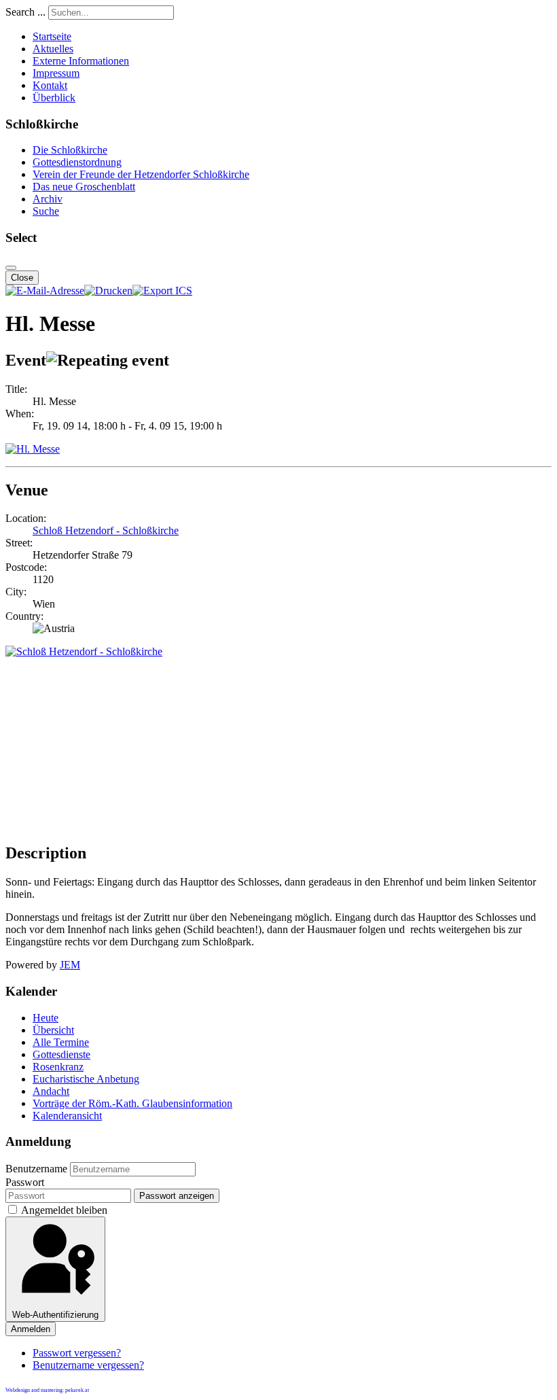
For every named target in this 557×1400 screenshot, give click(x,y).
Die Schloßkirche (70, 150)
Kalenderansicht (67, 1115)
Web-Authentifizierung (55, 1315)
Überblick (54, 97)
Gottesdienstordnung (77, 162)
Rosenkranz (58, 1066)
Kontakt (50, 85)
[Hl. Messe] (32, 449)
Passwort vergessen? (77, 1353)
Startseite (52, 36)
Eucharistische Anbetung (86, 1079)
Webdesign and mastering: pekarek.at (47, 1390)
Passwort (24, 1182)
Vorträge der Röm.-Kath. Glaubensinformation (132, 1103)
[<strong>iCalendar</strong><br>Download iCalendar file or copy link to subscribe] (162, 290)
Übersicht (53, 1030)
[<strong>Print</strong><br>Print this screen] (108, 290)
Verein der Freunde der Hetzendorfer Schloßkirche (141, 174)
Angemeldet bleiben (64, 1210)
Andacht (51, 1091)
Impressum (56, 73)
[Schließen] (10, 268)
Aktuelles (53, 48)
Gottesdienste (61, 1054)
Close (22, 278)
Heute (45, 1017)
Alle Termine (61, 1042)
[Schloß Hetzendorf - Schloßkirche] (83, 651)
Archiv (47, 199)
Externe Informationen (81, 61)
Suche (46, 211)
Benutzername (36, 1168)
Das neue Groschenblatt (84, 186)
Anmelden (30, 1329)
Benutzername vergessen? (88, 1365)
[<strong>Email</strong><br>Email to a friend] (44, 290)
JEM (70, 964)
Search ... (25, 12)
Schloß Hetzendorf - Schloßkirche (106, 530)
